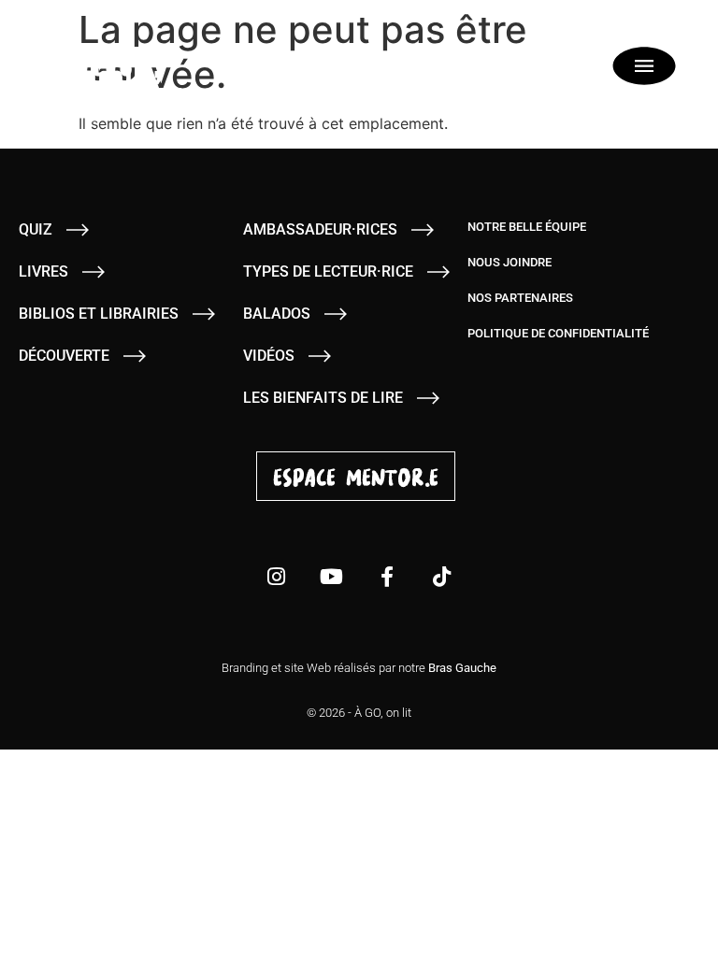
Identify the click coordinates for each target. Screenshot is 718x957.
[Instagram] (276, 576)
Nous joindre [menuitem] (509, 262)
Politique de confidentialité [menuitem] (558, 333)
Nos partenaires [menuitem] (520, 298)
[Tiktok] (442, 576)
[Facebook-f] (387, 576)
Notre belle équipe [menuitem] (526, 227)
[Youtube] (332, 576)
